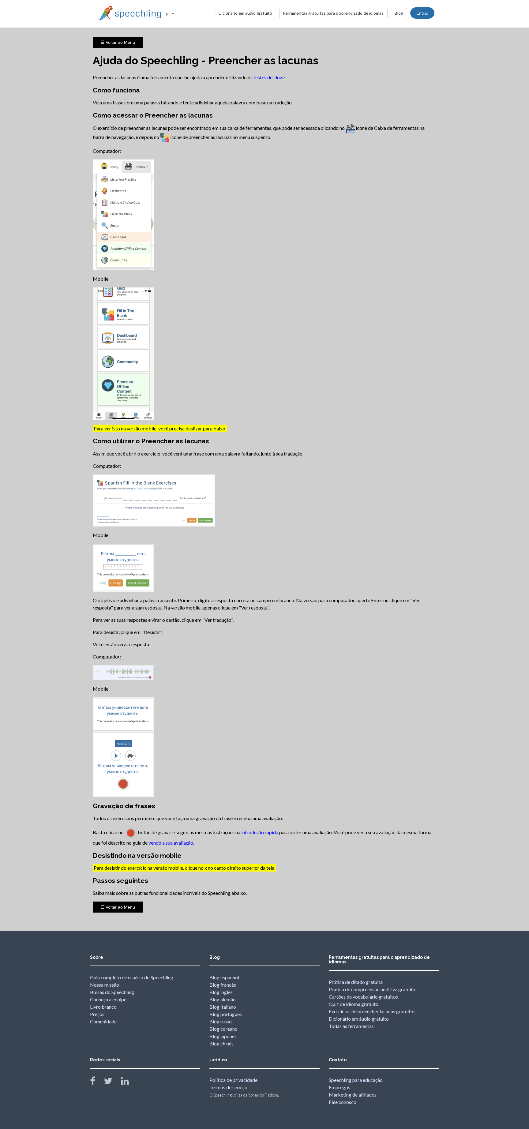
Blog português (225, 1014)
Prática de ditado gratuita (356, 982)
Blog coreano (223, 1029)
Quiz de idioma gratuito (353, 1004)
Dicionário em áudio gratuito (245, 13)
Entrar (422, 13)
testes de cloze (269, 77)
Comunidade (103, 1021)
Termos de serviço (228, 1087)
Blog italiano (222, 1007)
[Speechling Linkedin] (129, 1082)
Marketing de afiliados (353, 1094)
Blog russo (220, 1021)
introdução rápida (259, 832)
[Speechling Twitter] (112, 1082)
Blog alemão (222, 999)
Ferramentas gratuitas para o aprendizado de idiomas (333, 13)
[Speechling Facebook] (96, 1082)
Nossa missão (104, 985)
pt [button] (168, 13)
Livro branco (103, 1007)
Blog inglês (221, 992)
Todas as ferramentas (351, 1026)
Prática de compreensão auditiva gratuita (372, 989)
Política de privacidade (233, 1080)
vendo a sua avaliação (170, 843)
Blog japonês (223, 1036)
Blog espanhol (224, 977)
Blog (399, 13)
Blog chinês (221, 1043)
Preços (97, 1014)
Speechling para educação (356, 1080)
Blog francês (222, 985)
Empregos (339, 1087)
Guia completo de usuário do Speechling (131, 977)
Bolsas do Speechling (112, 992)
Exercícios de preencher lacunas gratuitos (372, 1011)
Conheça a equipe (108, 999)
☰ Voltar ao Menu (117, 42)
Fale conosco (342, 1102)
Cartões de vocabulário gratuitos (363, 997)
